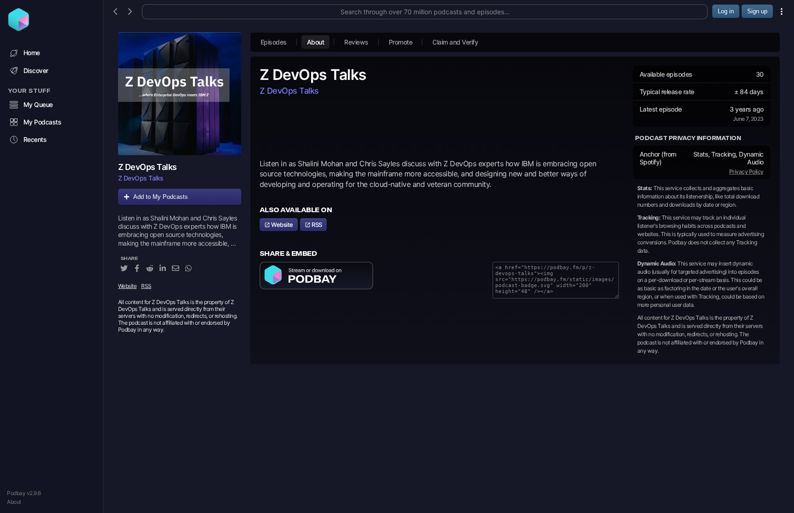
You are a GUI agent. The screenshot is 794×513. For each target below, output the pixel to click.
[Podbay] (18, 28)
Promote (401, 42)
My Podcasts (42, 122)
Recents (35, 139)
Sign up (757, 11)
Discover (35, 70)
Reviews (356, 42)
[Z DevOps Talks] (179, 93)
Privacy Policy (746, 171)
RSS (146, 285)
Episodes (274, 42)
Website (127, 285)
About (14, 501)
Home (31, 52)
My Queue (38, 104)
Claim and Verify (455, 42)
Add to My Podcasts (160, 196)
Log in (726, 11)
